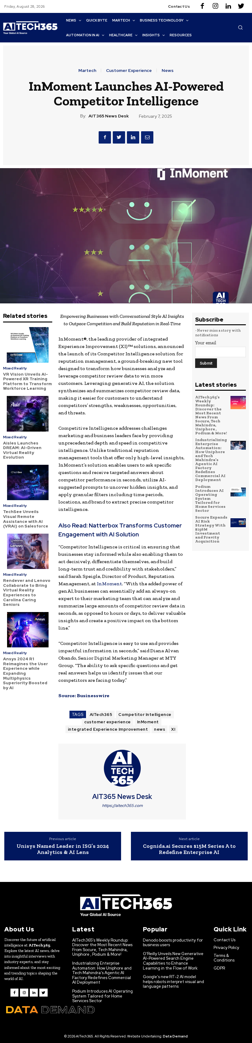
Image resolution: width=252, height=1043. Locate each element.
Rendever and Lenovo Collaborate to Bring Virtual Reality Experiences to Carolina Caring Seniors (26, 592)
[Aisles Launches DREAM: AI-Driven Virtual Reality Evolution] (27, 413)
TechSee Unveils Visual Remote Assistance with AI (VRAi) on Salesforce (25, 519)
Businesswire (93, 695)
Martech (87, 70)
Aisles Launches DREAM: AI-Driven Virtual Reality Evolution (22, 450)
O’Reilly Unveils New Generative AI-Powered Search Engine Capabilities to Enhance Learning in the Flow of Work (173, 961)
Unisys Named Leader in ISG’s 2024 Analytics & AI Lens (63, 849)
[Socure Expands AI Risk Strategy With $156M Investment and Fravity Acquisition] (238, 523)
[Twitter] (241, 6)
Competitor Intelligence (144, 714)
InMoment (109, 584)
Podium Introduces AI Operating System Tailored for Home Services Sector (210, 498)
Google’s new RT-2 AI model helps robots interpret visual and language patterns (173, 981)
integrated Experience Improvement (108, 729)
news (159, 729)
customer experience (107, 722)
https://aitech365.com (122, 805)
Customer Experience (129, 70)
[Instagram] (215, 6)
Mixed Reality (15, 368)
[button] (240, 27)
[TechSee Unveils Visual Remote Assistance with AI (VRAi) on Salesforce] (27, 482)
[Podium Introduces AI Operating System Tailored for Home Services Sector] (238, 492)
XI (173, 729)
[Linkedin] (228, 6)
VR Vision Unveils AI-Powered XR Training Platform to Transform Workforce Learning (27, 381)
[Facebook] (202, 6)
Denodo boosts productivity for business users (173, 943)
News (168, 70)
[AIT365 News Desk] (122, 768)
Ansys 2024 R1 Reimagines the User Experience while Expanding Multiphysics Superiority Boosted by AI (25, 673)
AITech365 (101, 714)
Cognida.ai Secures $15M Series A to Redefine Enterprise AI (189, 849)
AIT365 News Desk (109, 116)
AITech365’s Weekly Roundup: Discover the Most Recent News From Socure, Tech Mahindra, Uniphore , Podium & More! (211, 415)
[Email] (147, 137)
